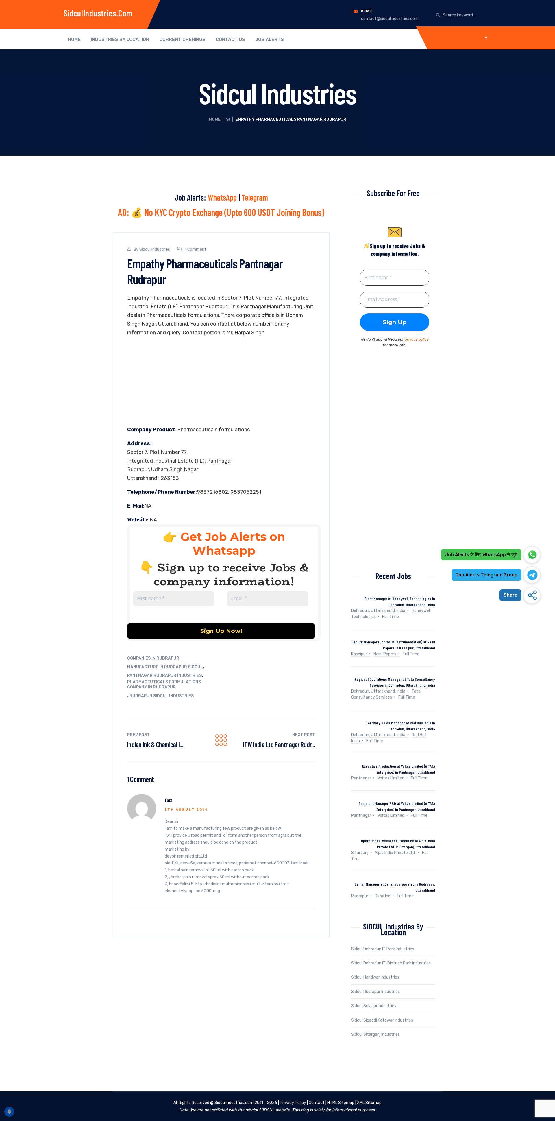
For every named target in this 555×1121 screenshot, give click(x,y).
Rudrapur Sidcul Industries (162, 695)
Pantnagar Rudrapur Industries (164, 675)
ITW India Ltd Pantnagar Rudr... (279, 744)
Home (74, 40)
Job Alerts (269, 40)
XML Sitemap (369, 1102)
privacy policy (417, 339)
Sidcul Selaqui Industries (373, 1005)
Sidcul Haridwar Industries (375, 977)
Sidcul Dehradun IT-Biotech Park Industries (391, 963)
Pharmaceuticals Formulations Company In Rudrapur (164, 685)
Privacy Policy (293, 1102)
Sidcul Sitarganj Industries (375, 1034)
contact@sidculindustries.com (390, 18)
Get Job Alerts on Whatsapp (232, 544)
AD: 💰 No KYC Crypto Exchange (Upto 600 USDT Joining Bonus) (221, 212)
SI (228, 119)
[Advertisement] (221, 382)
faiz (168, 800)
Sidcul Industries (154, 249)
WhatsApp (222, 197)
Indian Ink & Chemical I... (155, 744)
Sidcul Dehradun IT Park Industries (382, 949)
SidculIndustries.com (98, 13)
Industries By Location (120, 40)
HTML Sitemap (340, 1102)
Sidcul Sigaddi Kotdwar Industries (382, 1020)
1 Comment (195, 249)
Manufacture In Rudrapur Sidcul (165, 667)
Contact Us (230, 40)
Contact (317, 1102)
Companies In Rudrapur (153, 658)
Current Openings (182, 40)
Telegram (255, 197)
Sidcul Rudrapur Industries (375, 991)
